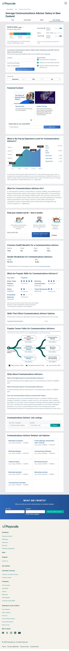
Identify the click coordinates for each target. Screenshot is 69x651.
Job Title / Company (15, 423)
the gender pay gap (45, 266)
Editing (9, 289)
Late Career (48, 158)
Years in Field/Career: (13, 66)
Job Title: (8, 508)
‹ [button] (11, 105)
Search (55, 425)
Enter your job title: (12, 232)
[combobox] (20, 60)
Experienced (49, 161)
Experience (15, 79)
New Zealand (10, 9)
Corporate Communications (15, 321)
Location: (9, 58)
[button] (12, 20)
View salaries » (29, 342)
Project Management (41, 289)
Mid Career (48, 155)
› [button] (57, 105)
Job (16, 9)
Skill (33, 79)
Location (32, 423)
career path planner (33, 332)
